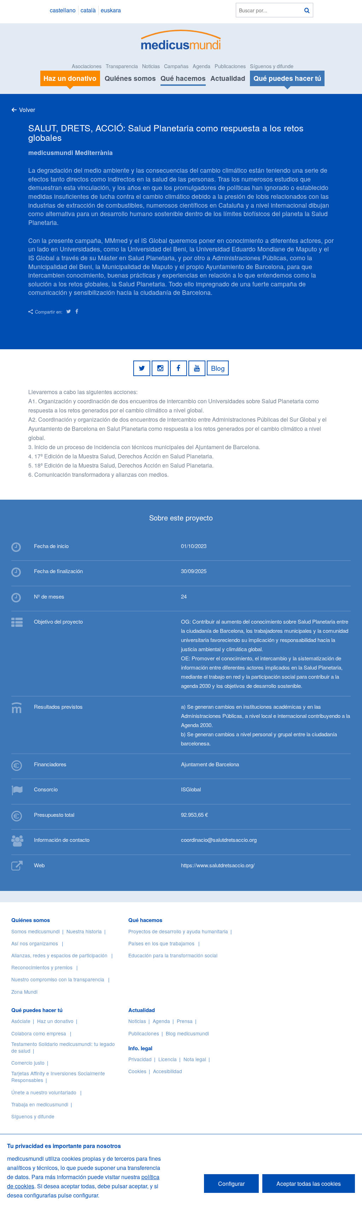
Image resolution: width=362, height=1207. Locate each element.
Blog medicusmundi (187, 1033)
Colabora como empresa (38, 1033)
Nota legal (194, 1059)
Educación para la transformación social (172, 955)
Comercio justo (28, 1062)
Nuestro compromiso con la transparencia (57, 979)
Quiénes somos (130, 78)
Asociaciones (86, 66)
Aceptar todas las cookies (308, 1183)
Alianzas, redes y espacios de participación (59, 955)
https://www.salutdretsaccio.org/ (218, 865)
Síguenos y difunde (271, 66)
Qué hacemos (183, 78)
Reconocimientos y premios (41, 967)
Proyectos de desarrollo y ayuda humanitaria (178, 931)
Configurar (231, 1183)
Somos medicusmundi (35, 931)
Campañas (176, 66)
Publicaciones (230, 66)
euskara (111, 10)
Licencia (167, 1059)
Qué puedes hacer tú (37, 1010)
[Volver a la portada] (181, 39)
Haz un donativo (55, 1020)
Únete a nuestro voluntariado (43, 1092)
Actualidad (227, 78)
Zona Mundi (24, 991)
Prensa (185, 1020)
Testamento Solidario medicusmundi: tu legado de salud (63, 1047)
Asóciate (20, 1020)
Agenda (201, 66)
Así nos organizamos (34, 943)
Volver (27, 110)
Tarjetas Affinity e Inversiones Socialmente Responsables (58, 1076)
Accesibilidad (167, 1071)
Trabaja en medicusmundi (39, 1104)
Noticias (151, 66)
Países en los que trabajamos (161, 943)
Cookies (137, 1071)
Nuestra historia (84, 931)
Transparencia (122, 66)
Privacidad (140, 1059)
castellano (63, 10)
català (88, 10)
